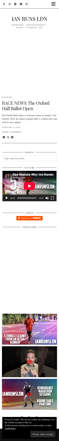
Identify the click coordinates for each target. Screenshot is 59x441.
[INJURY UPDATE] (29, 361)
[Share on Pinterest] (12, 137)
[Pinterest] (15, 4)
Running (7, 97)
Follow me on (26, 218)
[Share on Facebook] (4, 137)
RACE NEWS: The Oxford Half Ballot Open (25, 105)
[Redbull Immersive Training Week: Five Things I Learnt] (29, 329)
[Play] (6, 198)
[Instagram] (10, 4)
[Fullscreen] (52, 198)
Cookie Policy (10, 428)
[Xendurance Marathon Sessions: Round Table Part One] (29, 394)
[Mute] (47, 198)
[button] (55, 4)
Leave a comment (11, 132)
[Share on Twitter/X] (8, 137)
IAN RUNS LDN (29, 18)
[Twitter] (4, 4)
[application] (29, 186)
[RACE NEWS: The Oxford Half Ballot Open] (29, 66)
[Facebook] (21, 4)
